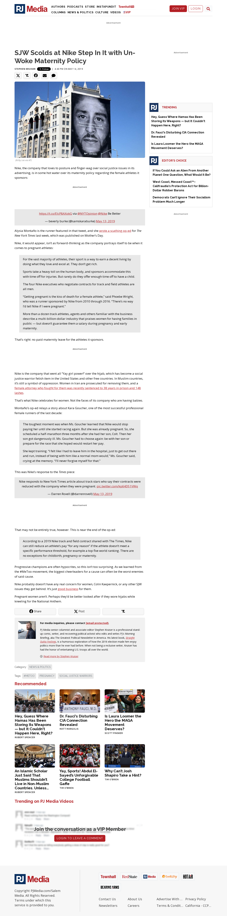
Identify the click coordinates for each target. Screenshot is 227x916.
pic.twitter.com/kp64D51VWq (117, 486)
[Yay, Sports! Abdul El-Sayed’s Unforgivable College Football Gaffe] (80, 755)
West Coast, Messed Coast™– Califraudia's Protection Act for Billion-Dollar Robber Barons (181, 186)
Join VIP (178, 8)
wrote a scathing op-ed (115, 231)
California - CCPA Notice (198, 905)
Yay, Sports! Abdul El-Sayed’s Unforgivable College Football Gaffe (79, 777)
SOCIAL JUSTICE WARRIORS (75, 675)
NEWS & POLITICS (40, 667)
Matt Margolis (69, 729)
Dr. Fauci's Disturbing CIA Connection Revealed (79, 720)
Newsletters (108, 905)
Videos (115, 12)
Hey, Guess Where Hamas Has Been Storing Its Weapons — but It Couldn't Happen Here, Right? (33, 724)
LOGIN (196, 8)
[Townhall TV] (128, 6)
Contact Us (107, 899)
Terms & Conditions (170, 905)
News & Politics (81, 12)
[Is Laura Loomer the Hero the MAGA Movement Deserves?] (125, 701)
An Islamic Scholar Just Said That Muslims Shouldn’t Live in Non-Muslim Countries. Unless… (32, 779)
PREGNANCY (47, 675)
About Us (135, 899)
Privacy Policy (195, 899)
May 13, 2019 (105, 221)
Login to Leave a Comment (80, 838)
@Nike (102, 213)
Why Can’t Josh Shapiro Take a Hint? (123, 773)
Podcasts (75, 6)
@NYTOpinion (87, 213)
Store (90, 6)
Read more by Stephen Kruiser (60, 656)
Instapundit (106, 6)
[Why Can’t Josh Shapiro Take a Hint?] (125, 755)
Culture (102, 12)
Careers (133, 905)
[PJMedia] (31, 8)
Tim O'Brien (67, 788)
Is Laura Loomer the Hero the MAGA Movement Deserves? (123, 722)
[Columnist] (28, 629)
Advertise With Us (170, 899)
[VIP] (127, 12)
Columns (58, 12)
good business (68, 589)
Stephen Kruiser (25, 68)
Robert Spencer (25, 737)
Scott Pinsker (114, 733)
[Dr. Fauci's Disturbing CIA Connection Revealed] (80, 701)
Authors (58, 6)
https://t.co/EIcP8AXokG (55, 213)
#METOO (29, 675)
